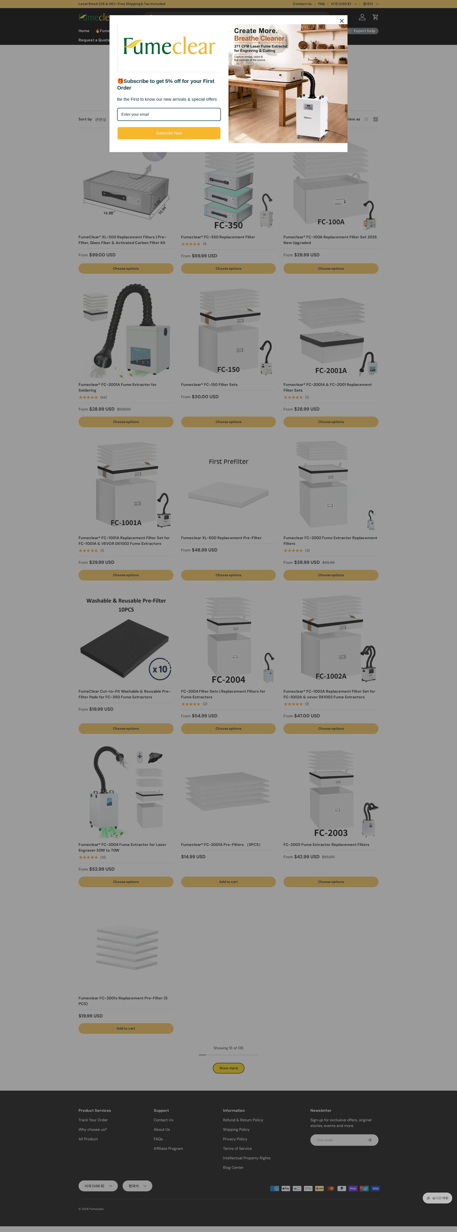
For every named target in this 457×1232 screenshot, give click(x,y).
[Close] (342, 21)
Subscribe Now (169, 133)
